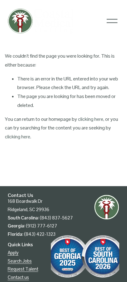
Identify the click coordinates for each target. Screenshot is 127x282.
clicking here (90, 119)
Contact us (18, 277)
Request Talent (23, 269)
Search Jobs (20, 261)
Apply (13, 252)
